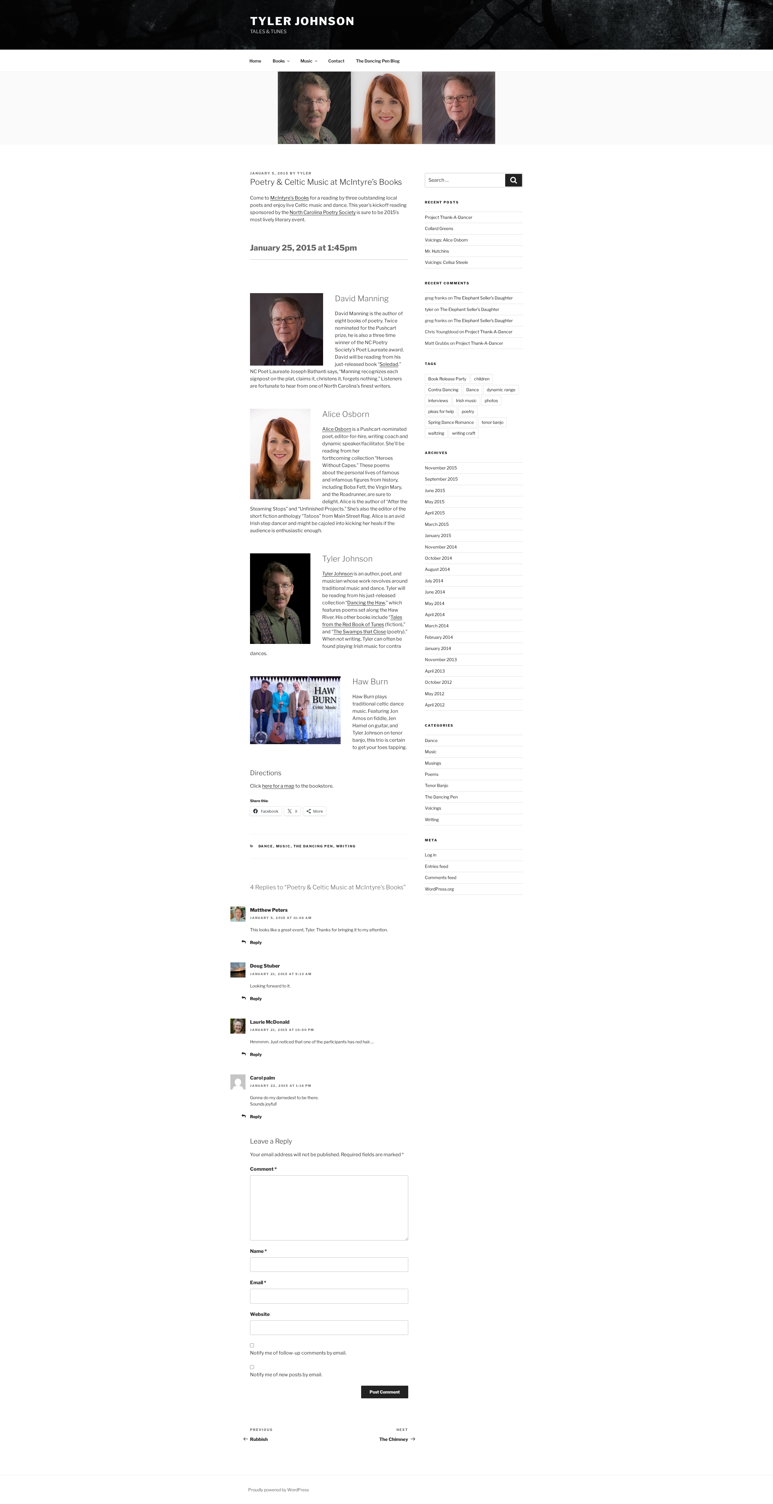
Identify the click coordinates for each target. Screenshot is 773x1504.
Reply (256, 942)
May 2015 (434, 501)
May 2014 (434, 603)
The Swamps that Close (359, 632)
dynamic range (501, 389)
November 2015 (441, 467)
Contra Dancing (443, 389)
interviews (438, 400)
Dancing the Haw (366, 603)
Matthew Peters (269, 910)
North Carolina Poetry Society (323, 212)
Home (255, 60)
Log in (430, 854)
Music (283, 846)
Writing (346, 846)
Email (258, 1282)
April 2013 (435, 671)
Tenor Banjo (436, 785)
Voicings (433, 808)
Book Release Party (447, 378)
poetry (468, 411)
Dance (265, 846)
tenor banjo (492, 422)
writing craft (463, 433)
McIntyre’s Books (289, 198)
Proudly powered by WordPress (278, 1489)
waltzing (436, 433)
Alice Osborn (336, 429)
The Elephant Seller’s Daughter (483, 297)
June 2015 (435, 490)
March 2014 (437, 625)
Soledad (389, 364)
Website (260, 1314)
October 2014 (438, 558)
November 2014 (441, 546)
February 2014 (439, 637)
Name (258, 1251)
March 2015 (437, 524)
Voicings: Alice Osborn (446, 239)
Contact (336, 60)
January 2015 (438, 535)
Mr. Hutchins (437, 251)
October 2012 (438, 682)
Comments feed (440, 877)
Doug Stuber (265, 966)
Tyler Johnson (302, 21)
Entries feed (436, 866)
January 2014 (438, 648)
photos (491, 400)
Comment (263, 1169)
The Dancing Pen (313, 846)
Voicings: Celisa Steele (446, 262)
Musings (433, 763)
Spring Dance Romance (451, 422)
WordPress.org (439, 888)
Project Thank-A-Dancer (448, 217)
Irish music (466, 400)
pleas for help (441, 411)
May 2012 (434, 693)
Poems (431, 774)
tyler (304, 173)
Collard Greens (439, 228)
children (481, 378)
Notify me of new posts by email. (286, 1375)
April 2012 (434, 704)
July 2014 (434, 580)
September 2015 (441, 479)
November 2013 (441, 659)
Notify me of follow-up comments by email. (298, 1353)
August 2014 (437, 569)
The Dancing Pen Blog (378, 60)
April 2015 (435, 512)
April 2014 (435, 614)
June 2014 (435, 591)
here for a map (278, 786)
